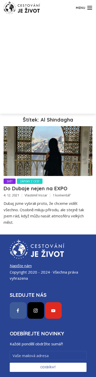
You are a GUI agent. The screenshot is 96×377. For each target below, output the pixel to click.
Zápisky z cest (29, 181)
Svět (10, 181)
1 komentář (61, 195)
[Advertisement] (48, 66)
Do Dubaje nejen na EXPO (35, 188)
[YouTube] (53, 310)
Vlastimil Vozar (36, 195)
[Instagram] (35, 310)
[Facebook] (18, 310)
